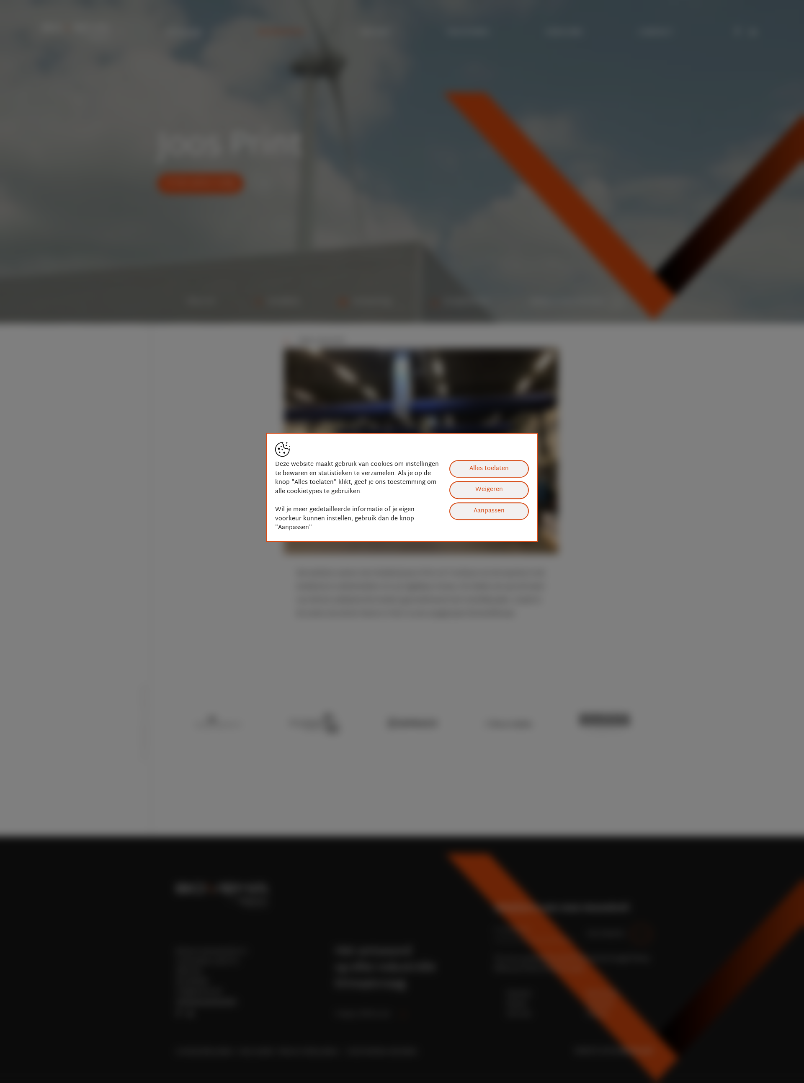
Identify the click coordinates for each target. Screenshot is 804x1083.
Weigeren (489, 490)
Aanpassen (489, 511)
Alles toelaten (489, 468)
